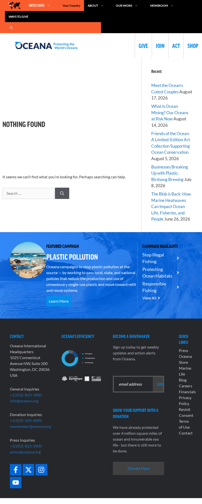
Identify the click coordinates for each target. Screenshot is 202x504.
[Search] (62, 193)
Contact (186, 433)
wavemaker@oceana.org (30, 426)
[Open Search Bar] (11, 27)
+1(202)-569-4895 (26, 420)
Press (183, 350)
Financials (187, 391)
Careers (185, 385)
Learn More (58, 301)
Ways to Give (18, 16)
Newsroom (159, 5)
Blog (182, 380)
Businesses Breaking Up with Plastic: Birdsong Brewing (169, 173)
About (93, 5)
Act (176, 45)
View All (149, 297)
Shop (192, 45)
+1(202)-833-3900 (26, 394)
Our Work (124, 5)
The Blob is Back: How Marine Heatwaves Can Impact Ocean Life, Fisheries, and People (171, 206)
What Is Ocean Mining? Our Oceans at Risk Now (169, 112)
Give (143, 45)
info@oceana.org (24, 400)
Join (160, 45)
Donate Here (139, 468)
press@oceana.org (25, 451)
